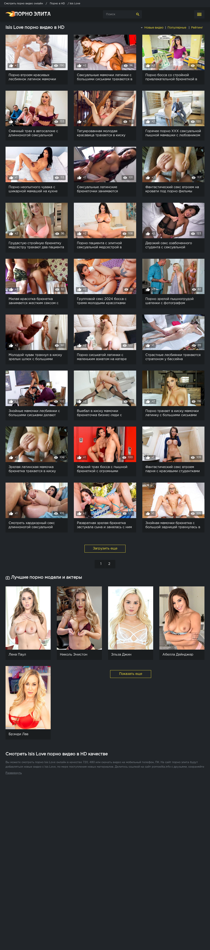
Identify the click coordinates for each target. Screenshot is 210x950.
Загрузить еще (105, 548)
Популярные (177, 27)
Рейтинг (197, 27)
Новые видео (153, 27)
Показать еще (130, 673)
